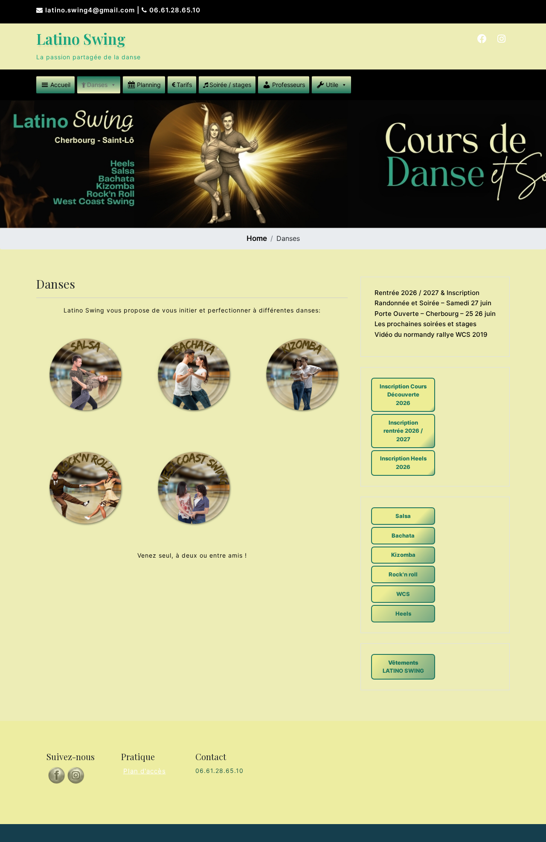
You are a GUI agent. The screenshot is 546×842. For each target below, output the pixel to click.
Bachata (403, 535)
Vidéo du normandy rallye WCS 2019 (431, 334)
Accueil (60, 84)
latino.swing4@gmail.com (90, 10)
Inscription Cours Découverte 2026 (403, 394)
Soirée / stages (230, 84)
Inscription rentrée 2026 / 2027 (403, 431)
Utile (332, 84)
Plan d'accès (144, 771)
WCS (403, 593)
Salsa (403, 515)
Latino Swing (80, 39)
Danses (97, 84)
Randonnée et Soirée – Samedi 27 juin (433, 303)
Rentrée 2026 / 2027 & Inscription (427, 293)
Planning (149, 84)
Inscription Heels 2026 (403, 462)
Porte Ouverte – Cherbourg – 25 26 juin (435, 314)
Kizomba (403, 554)
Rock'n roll (403, 574)
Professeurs (288, 84)
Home (257, 238)
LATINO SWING (403, 666)
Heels (403, 613)
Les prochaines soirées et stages (425, 324)
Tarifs (184, 84)
